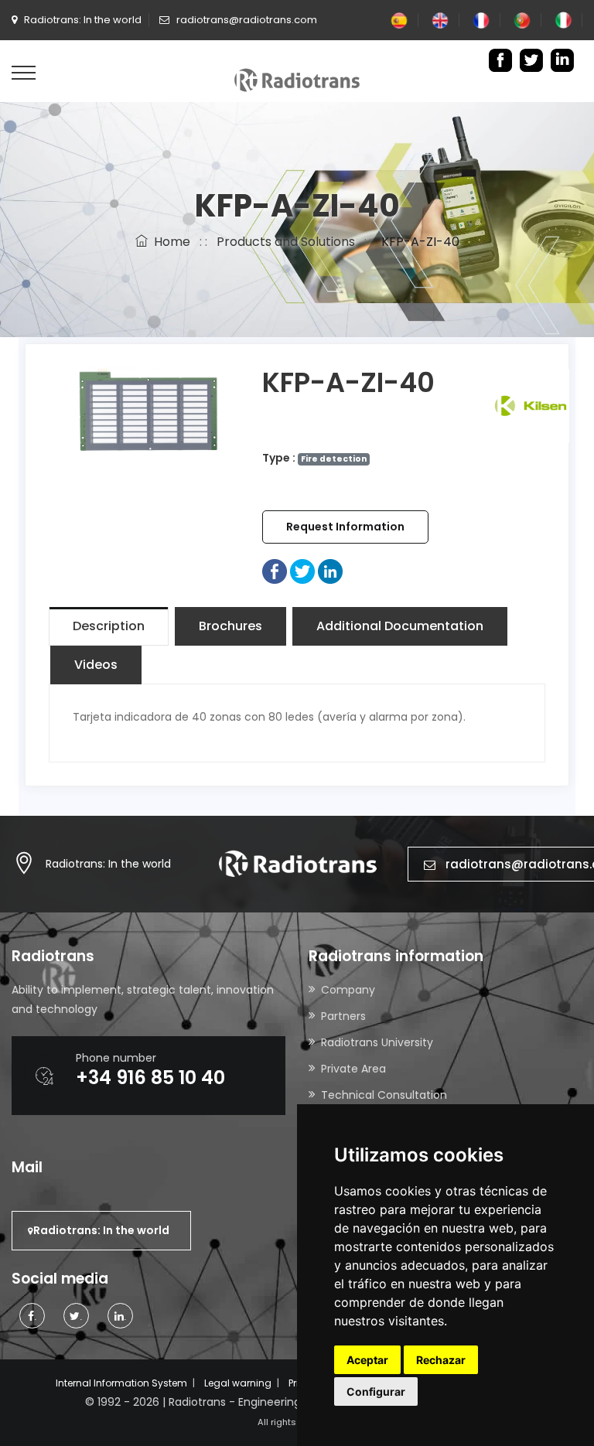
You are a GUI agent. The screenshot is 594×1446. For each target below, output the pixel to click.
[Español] (399, 19)
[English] (440, 19)
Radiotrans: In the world (108, 863)
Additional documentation (399, 626)
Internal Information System (121, 1383)
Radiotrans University (377, 1042)
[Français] (481, 19)
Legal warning (237, 1383)
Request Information (345, 526)
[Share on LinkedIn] (330, 570)
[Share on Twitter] (302, 570)
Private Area (353, 1068)
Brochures (230, 626)
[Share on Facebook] (274, 570)
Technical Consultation (384, 1095)
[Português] (522, 19)
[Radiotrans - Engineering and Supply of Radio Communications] (297, 79)
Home (169, 242)
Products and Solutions (286, 242)
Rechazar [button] (441, 1359)
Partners (343, 1016)
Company (348, 990)
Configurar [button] (375, 1391)
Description (109, 626)
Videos (96, 665)
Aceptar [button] (367, 1359)
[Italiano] (563, 19)
